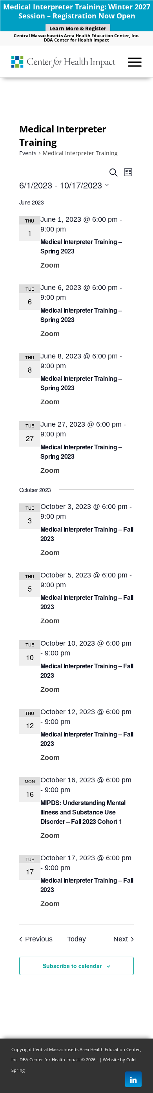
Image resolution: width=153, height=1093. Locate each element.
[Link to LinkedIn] (133, 1080)
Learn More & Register (77, 28)
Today (76, 939)
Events (27, 153)
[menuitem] (131, 61)
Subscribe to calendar (72, 966)
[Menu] (131, 61)
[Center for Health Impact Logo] (63, 61)
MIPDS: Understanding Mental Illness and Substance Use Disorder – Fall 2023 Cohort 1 (83, 812)
